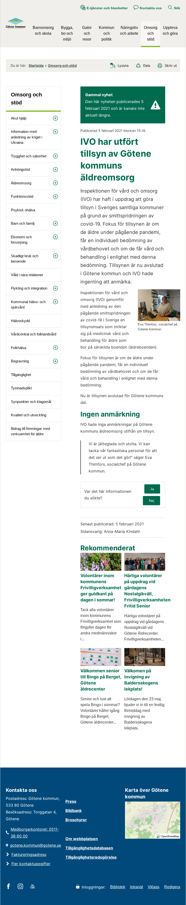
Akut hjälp (18, 118)
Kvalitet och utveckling (28, 415)
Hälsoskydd (20, 321)
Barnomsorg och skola (43, 30)
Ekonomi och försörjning (21, 240)
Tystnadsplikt (21, 388)
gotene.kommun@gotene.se (35, 845)
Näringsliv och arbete (129, 30)
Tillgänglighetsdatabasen (89, 847)
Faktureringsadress (28, 854)
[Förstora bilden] (159, 320)
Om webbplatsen (81, 838)
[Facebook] (9, 887)
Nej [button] (151, 501)
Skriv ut (171, 65)
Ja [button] (152, 489)
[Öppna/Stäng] (55, 118)
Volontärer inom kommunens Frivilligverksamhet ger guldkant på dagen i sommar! (100, 587)
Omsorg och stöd (150, 33)
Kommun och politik (106, 33)
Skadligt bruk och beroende (24, 259)
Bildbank (73, 810)
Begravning (20, 361)
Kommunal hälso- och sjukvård (28, 304)
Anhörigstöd (20, 169)
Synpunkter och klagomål (31, 402)
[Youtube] (33, 887)
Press (70, 801)
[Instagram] (21, 887)
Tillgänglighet (21, 375)
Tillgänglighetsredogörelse (91, 857)
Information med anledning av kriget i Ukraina (26, 137)
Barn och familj (22, 223)
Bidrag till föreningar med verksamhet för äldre (30, 431)
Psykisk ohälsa (23, 210)
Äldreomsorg (21, 183)
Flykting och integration (29, 288)
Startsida (36, 65)
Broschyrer (76, 819)
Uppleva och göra (170, 30)
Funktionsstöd (22, 196)
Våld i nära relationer (27, 275)
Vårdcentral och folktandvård (33, 334)
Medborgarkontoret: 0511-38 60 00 (35, 832)
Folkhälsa (18, 348)
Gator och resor (87, 33)
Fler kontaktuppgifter (30, 863)
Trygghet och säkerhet (28, 156)
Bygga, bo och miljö (67, 33)
